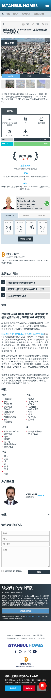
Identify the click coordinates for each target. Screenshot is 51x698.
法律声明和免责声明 (13, 638)
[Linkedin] (25, 651)
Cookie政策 (41, 638)
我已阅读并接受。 (14, 571)
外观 (28, 395)
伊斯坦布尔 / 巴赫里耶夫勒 (9, 124)
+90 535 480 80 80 (27, 204)
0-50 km (25, 135)
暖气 (28, 427)
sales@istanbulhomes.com (31, 209)
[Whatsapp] (47, 203)
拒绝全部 (29, 688)
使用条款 (19, 571)
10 (25, 123)
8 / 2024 (9, 135)
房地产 (15, 14)
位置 (4, 427)
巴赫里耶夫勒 (39, 14)
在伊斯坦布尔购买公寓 (25, 628)
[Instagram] (20, 651)
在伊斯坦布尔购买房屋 (25, 630)
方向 (4, 452)
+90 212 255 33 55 (27, 206)
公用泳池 (41, 123)
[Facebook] (15, 651)
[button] (48, 84)
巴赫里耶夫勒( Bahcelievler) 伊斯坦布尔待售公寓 (22, 334)
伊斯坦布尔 (26, 14)
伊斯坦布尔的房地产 (25, 626)
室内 (4, 395)
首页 (8, 14)
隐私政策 (32, 638)
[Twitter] (29, 651)
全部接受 (13, 688)
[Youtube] (35, 651)
